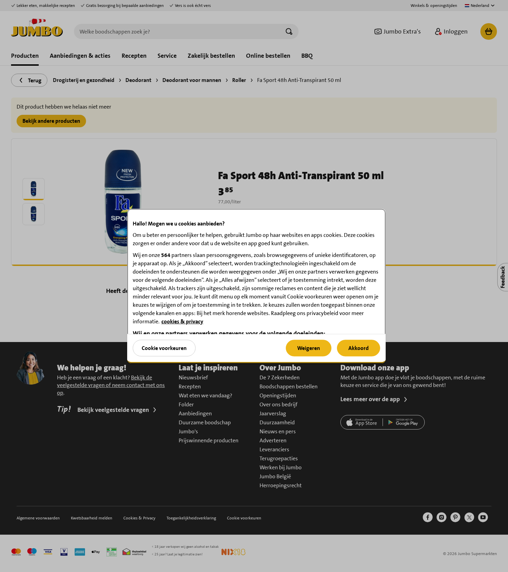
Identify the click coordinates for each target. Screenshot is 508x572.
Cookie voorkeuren (164, 347)
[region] (256, 286)
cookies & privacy (182, 321)
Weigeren (308, 347)
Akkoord (358, 347)
